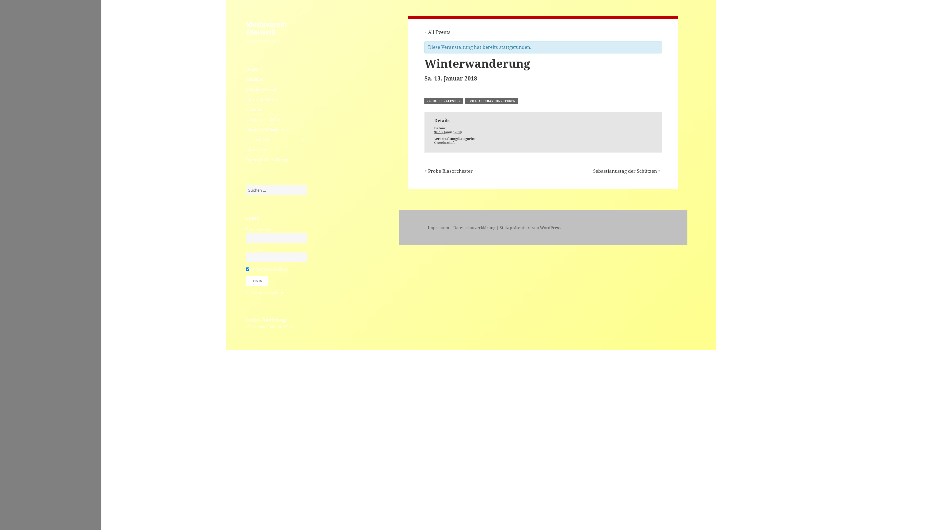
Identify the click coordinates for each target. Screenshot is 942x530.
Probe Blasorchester (448, 171)
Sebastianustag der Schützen (627, 171)
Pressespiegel (259, 139)
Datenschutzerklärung (267, 159)
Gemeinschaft (444, 142)
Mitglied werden (261, 89)
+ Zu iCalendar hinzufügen (491, 101)
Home (251, 69)
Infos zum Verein (262, 99)
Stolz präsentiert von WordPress (530, 227)
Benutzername (260, 230)
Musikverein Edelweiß (266, 28)
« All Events (437, 32)
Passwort (254, 249)
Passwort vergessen (264, 292)
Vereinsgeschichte (263, 119)
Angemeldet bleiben (268, 269)
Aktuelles (254, 79)
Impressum (256, 149)
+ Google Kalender (444, 101)
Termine (254, 109)
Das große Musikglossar (268, 129)
